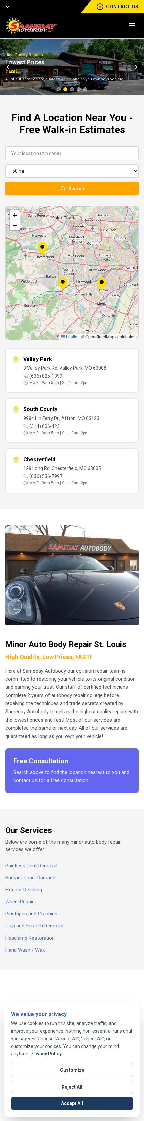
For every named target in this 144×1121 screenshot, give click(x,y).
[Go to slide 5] (85, 89)
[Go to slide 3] (72, 89)
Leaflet (71, 336)
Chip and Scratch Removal (34, 926)
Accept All (72, 1103)
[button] (62, 283)
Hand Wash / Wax (25, 950)
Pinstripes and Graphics (31, 914)
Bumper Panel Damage (30, 878)
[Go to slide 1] (59, 89)
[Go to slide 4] (79, 89)
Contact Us (122, 6)
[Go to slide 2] (65, 89)
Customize (72, 1070)
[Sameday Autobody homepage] (31, 25)
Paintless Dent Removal (31, 866)
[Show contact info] (5, 6)
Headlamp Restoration (30, 938)
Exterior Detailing (23, 890)
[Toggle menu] (132, 25)
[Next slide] (136, 67)
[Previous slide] (8, 67)
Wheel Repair (19, 902)
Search (76, 188)
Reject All (72, 1087)
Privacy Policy (46, 1053)
